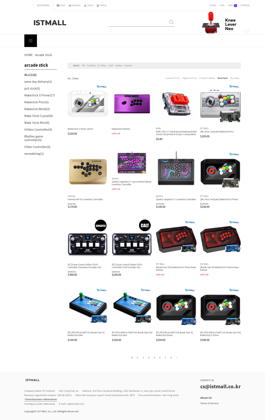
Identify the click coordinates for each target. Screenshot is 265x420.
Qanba (118, 66)
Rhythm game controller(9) (33, 138)
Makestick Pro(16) (36, 102)
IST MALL (102, 66)
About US (206, 397)
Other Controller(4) (37, 146)
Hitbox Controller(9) (38, 129)
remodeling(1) (34, 153)
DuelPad (91, 66)
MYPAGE (245, 5)
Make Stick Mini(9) (36, 122)
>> (176, 357)
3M (83, 66)
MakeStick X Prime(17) (39, 95)
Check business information (41, 399)
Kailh (111, 66)
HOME (28, 55)
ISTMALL (49, 22)
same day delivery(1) (38, 81)
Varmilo (128, 66)
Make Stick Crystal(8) (38, 115)
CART (232, 5)
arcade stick (43, 55)
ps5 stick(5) (32, 88)
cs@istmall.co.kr (75, 403)
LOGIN (212, 5)
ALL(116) (30, 74)
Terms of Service (209, 403)
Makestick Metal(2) (37, 109)
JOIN (222, 5)
